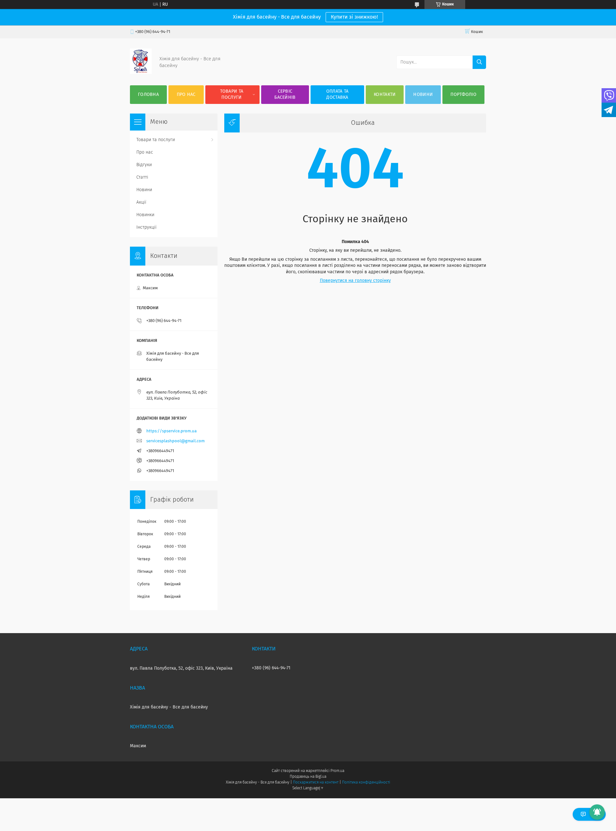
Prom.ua (337, 771)
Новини (423, 94)
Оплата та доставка (337, 94)
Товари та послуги (232, 94)
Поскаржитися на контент (315, 782)
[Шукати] (479, 62)
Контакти (385, 94)
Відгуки (144, 165)
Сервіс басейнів (284, 94)
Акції (141, 202)
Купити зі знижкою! (354, 17)
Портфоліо (463, 94)
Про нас (186, 94)
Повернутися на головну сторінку (355, 280)
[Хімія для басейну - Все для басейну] (141, 72)
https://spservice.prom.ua (171, 431)
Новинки (145, 215)
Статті (142, 177)
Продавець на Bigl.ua (308, 777)
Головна (148, 94)
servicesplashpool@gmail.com (175, 441)
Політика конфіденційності (366, 782)
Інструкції (146, 227)
